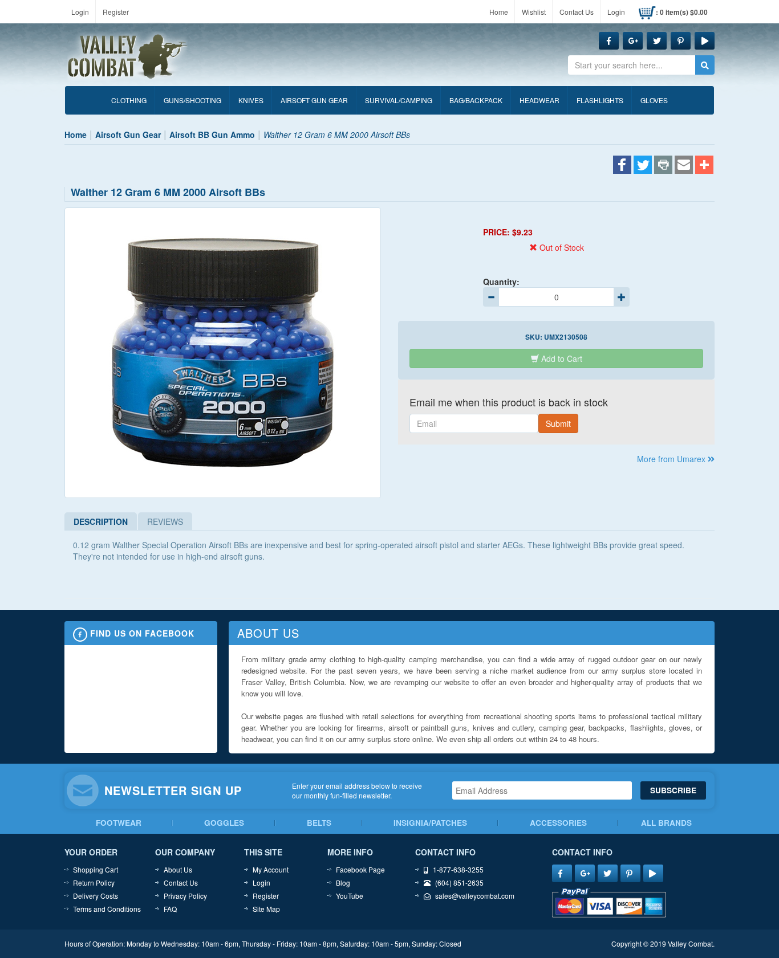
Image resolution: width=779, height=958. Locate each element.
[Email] (683, 166)
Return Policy (94, 882)
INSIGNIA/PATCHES (430, 822)
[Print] (663, 166)
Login (80, 12)
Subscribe (673, 790)
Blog (343, 882)
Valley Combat (127, 57)
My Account (271, 869)
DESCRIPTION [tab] (101, 521)
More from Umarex (672, 458)
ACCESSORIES (558, 822)
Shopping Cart (95, 869)
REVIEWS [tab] (165, 521)
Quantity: (501, 281)
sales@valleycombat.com (474, 895)
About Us (178, 869)
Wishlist (534, 12)
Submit (558, 423)
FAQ (170, 909)
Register (116, 12)
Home (498, 12)
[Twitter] (642, 166)
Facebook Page (360, 869)
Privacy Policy (185, 895)
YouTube (349, 895)
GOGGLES (224, 822)
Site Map (266, 909)
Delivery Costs (95, 895)
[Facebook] (622, 166)
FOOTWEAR (118, 822)
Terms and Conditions (107, 909)
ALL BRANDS (666, 822)
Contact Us (576, 12)
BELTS (319, 822)
